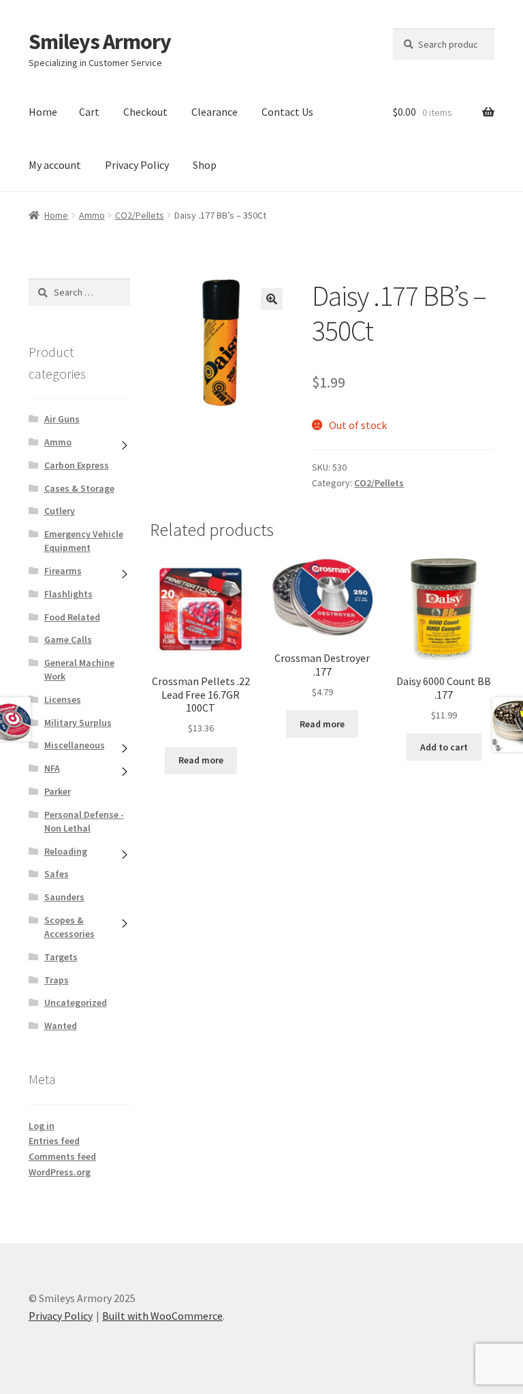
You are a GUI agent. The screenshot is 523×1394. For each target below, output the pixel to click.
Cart (89, 111)
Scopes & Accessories (69, 927)
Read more (200, 760)
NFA (52, 768)
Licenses (62, 699)
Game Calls (68, 639)
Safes (56, 874)
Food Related (72, 617)
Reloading (65, 851)
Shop (205, 165)
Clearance (214, 111)
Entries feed (54, 1141)
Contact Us (287, 111)
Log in (41, 1126)
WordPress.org (60, 1172)
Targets (61, 957)
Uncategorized (75, 1002)
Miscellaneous (74, 745)
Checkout (145, 111)
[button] (272, 299)
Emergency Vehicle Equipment (83, 541)
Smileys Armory (100, 41)
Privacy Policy (137, 165)
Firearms (63, 571)
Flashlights (68, 594)
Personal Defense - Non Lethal (84, 821)
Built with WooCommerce (162, 1315)
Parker (57, 791)
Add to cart (444, 747)
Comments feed (62, 1156)
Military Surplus (78, 722)
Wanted (60, 1025)
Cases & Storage (79, 488)
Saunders (64, 897)
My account (55, 165)
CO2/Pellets (139, 215)
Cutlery (59, 511)
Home (43, 111)
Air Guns (62, 419)
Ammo (92, 215)
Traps (56, 980)
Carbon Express (76, 465)
